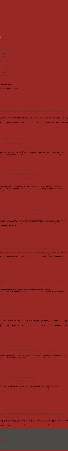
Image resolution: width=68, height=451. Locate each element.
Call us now (3, 436)
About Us (5, 47)
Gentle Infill (31, 122)
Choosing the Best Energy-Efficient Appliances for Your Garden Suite (15, 272)
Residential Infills (7, 55)
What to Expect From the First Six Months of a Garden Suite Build (14, 372)
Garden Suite (26, 122)
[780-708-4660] (0, 37)
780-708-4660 (3, 39)
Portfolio (5, 50)
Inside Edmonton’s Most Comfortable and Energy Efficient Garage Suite (15, 101)
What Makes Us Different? (9, 49)
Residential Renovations (9, 53)
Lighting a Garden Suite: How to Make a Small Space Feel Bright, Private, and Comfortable (19, 204)
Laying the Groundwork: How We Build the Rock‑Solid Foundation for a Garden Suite (18, 405)
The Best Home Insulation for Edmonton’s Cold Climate (12, 341)
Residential (40, 122)
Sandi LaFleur (4, 122)
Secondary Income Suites (9, 56)
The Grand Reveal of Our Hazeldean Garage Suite (11, 138)
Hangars (6, 57)
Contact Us (6, 60)
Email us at (3, 441)
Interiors (35, 122)
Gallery (3, 103)
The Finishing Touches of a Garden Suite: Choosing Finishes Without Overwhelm (17, 169)
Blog (4, 59)
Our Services (6, 52)
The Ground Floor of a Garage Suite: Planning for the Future (13, 240)
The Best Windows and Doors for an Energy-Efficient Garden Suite (14, 307)
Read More (2, 125)
